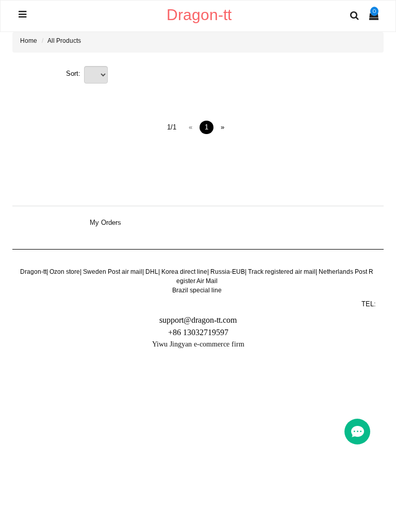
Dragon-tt (33, 271)
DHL (151, 271)
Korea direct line (184, 271)
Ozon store (65, 271)
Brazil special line (197, 290)
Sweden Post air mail (112, 271)
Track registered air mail (282, 271)
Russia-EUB (227, 271)
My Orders (105, 222)
